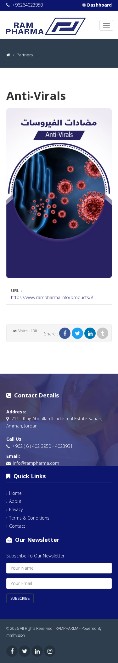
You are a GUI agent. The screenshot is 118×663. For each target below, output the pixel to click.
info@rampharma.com (36, 463)
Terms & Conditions (29, 518)
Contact (17, 526)
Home (15, 493)
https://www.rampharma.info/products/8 (52, 297)
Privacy (16, 509)
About (15, 501)
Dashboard (99, 5)
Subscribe (20, 598)
